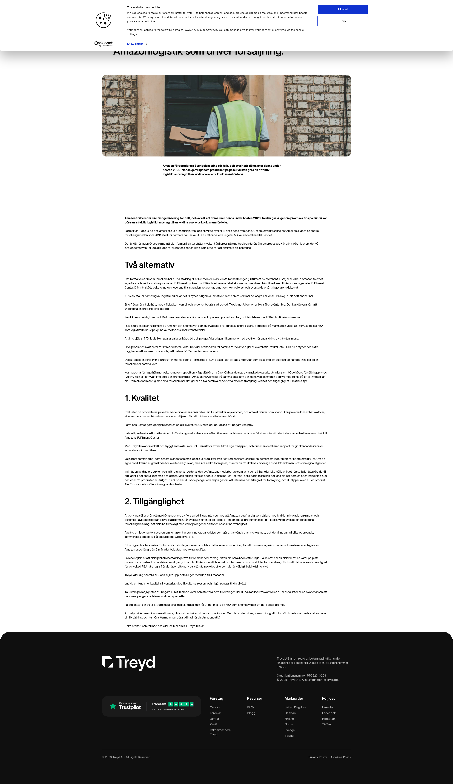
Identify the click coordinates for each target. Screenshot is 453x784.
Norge (289, 724)
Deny (343, 20)
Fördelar (215, 713)
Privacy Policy (317, 757)
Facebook (329, 713)
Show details (135, 43)
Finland (289, 718)
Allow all (342, 9)
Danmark (291, 713)
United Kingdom (295, 707)
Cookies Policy (341, 757)
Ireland (289, 735)
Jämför (214, 718)
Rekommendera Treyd (220, 732)
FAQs (251, 707)
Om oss (215, 707)
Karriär (214, 724)
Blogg (251, 713)
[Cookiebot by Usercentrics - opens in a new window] (103, 44)
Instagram (329, 718)
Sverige (290, 730)
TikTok (326, 724)
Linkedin (327, 707)
